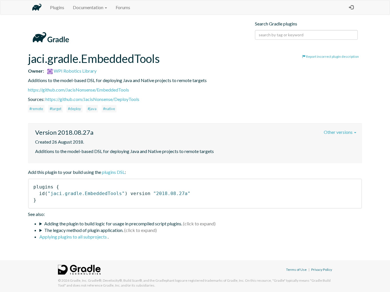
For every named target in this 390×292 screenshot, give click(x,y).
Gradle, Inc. (78, 280)
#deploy (74, 108)
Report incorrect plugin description (332, 56)
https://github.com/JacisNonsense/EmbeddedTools (78, 89)
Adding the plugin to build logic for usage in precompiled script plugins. (113, 223)
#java (92, 108)
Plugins (57, 7)
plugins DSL (113, 172)
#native (109, 108)
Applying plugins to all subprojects (73, 236)
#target (55, 108)
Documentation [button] (88, 7)
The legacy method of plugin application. (83, 230)
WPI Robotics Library (75, 71)
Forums (123, 7)
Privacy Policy (321, 269)
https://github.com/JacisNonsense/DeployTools (92, 99)
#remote (36, 108)
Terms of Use (296, 269)
